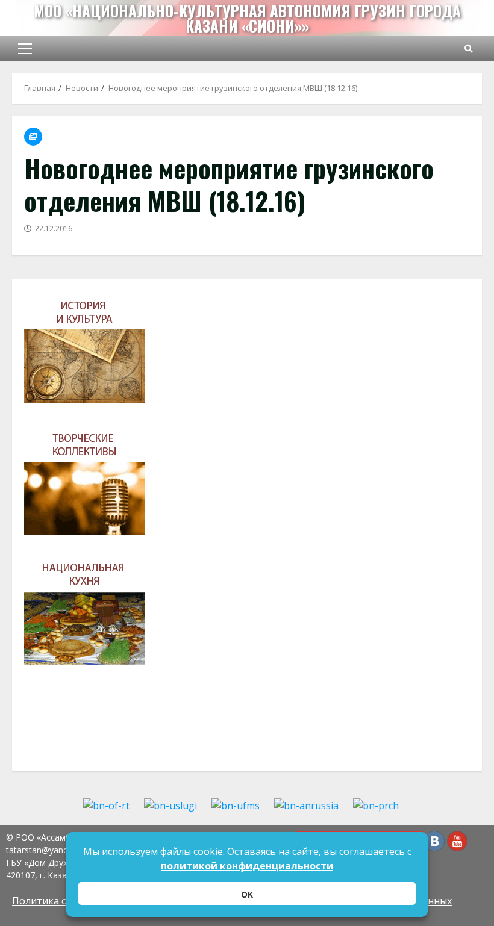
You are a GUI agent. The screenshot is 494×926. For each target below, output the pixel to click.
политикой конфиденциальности (247, 865)
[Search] (468, 48)
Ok (247, 894)
